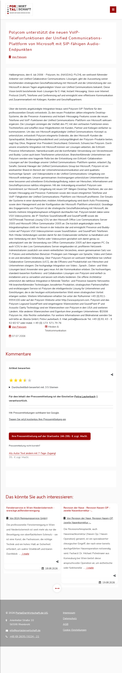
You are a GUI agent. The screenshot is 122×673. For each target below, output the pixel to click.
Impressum (69, 613)
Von (28, 518)
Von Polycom (19, 57)
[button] (32, 562)
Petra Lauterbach (84, 396)
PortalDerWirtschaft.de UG (32, 613)
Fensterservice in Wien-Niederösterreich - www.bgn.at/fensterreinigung (30, 509)
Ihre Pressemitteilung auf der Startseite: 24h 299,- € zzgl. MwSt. (50, 436)
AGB (65, 624)
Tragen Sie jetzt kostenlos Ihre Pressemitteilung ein (37, 419)
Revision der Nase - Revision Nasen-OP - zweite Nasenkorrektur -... (87, 509)
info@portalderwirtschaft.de (25, 630)
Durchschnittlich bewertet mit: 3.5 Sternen (35, 387)
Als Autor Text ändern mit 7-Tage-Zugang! (32, 453)
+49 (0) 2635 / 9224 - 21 (24, 636)
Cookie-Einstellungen (74, 630)
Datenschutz (70, 618)
